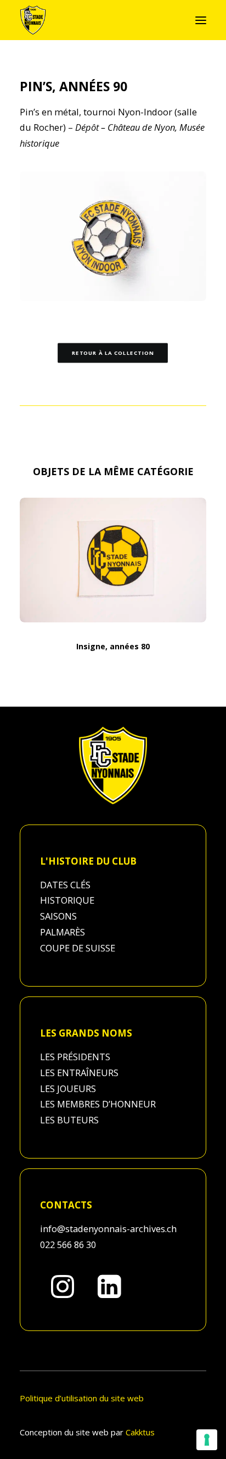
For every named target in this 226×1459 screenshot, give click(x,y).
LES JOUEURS (68, 1088)
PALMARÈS (62, 932)
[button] (201, 20)
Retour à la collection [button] (113, 353)
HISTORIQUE (67, 900)
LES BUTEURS (69, 1119)
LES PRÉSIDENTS (75, 1056)
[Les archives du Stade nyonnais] (33, 20)
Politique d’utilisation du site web (82, 1398)
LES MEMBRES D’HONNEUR (98, 1104)
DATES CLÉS (65, 884)
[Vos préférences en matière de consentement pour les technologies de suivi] (206, 1439)
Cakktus (140, 1432)
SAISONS (58, 916)
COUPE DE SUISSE (77, 948)
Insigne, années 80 (113, 646)
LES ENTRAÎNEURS (79, 1072)
